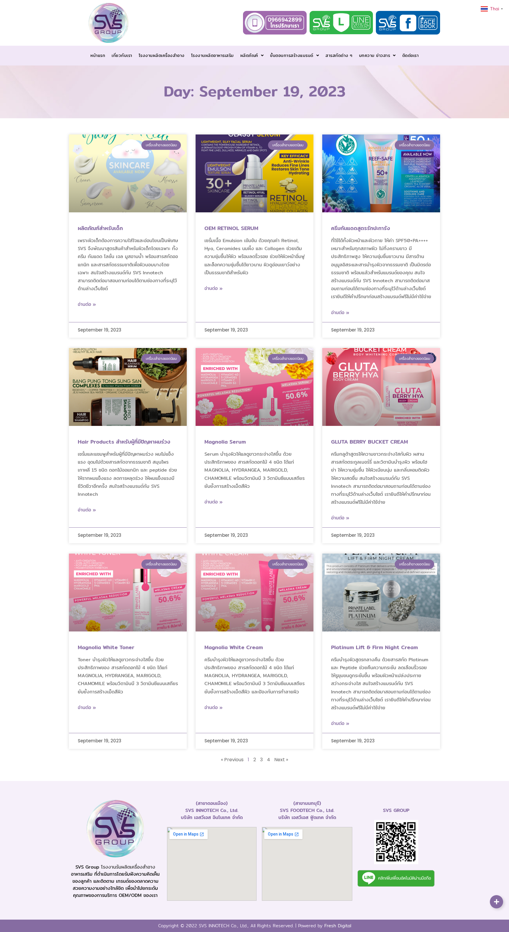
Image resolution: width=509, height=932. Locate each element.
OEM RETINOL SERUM (231, 228)
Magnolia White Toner (106, 647)
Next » (281, 759)
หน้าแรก (97, 55)
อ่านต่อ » (87, 304)
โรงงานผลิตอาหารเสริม (212, 55)
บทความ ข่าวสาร (374, 55)
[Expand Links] (496, 901)
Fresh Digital (337, 925)
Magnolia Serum (225, 441)
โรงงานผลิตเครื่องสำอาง (162, 55)
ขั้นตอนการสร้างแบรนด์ (291, 55)
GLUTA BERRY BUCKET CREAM (369, 441)
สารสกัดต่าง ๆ (339, 55)
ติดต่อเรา (410, 55)
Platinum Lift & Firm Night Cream (374, 647)
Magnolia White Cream (233, 647)
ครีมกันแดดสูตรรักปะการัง (360, 228)
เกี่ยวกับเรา (122, 55)
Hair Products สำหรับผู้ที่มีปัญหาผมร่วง (124, 441)
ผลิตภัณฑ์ (249, 55)
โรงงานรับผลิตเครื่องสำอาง (128, 867)
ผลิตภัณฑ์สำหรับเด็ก (100, 228)
